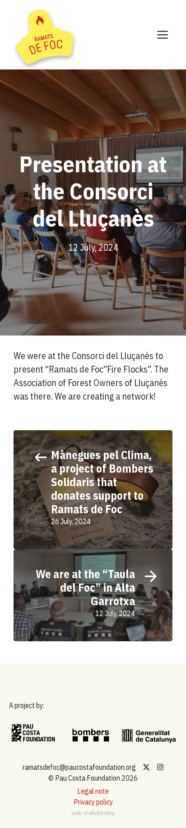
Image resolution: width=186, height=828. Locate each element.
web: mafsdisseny (93, 813)
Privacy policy (93, 801)
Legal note (93, 791)
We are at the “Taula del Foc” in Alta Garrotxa (85, 587)
